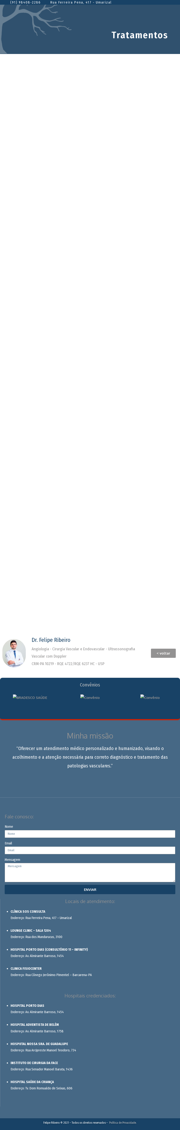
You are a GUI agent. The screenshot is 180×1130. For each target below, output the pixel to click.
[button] (163, 653)
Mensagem (12, 860)
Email (8, 843)
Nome (9, 826)
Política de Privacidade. (123, 1122)
